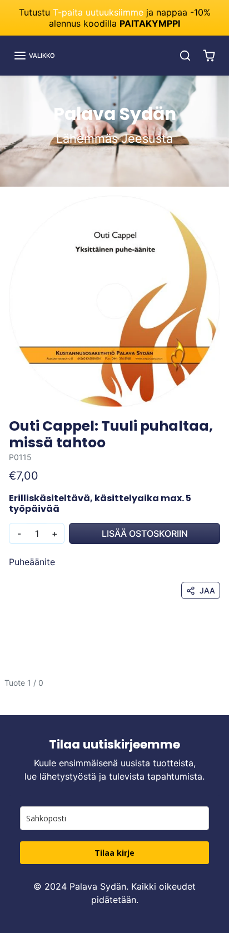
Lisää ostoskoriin (145, 533)
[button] (34, 55)
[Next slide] (216, 692)
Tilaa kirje (114, 852)
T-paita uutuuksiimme (98, 12)
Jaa (207, 590)
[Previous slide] (13, 692)
